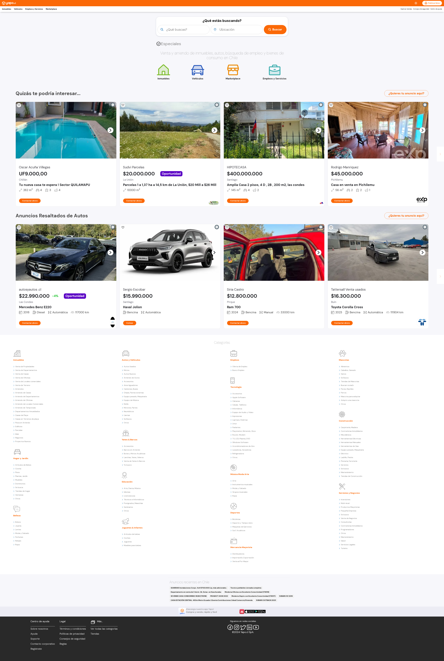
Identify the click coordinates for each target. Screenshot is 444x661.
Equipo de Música (131, 400)
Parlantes (236, 427)
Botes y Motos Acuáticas (134, 453)
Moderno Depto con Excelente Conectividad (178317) (254, 596)
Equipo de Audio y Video (242, 412)
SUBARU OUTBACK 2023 (266, 600)
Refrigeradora (238, 453)
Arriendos (19, 389)
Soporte (35, 638)
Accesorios (128, 381)
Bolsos (18, 522)
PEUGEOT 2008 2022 (219, 596)
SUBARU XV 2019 (286, 596)
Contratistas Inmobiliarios (352, 431)
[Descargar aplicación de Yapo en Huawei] (242, 611)
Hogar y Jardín (20, 458)
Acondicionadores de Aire (243, 446)
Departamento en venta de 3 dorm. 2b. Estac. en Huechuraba (196, 592)
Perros (343, 392)
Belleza (17, 515)
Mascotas (344, 360)
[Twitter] (243, 627)
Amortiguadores (131, 385)
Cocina (18, 468)
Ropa (17, 544)
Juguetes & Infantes (132, 527)
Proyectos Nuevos (23, 441)
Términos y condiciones (73, 628)
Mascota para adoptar (350, 396)
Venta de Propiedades (24, 366)
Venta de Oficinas (22, 378)
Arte (234, 481)
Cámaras (236, 401)
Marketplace (51, 9)
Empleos (234, 360)
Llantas (127, 415)
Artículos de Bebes (23, 465)
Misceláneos (346, 435)
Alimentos (345, 366)
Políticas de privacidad (72, 633)
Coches (127, 538)
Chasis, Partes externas (134, 392)
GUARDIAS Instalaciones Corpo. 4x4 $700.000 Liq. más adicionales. (199, 588)
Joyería (18, 526)
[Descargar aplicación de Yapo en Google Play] (260, 611)
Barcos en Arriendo (132, 450)
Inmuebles (6, 9)
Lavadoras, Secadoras (241, 450)
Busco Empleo (238, 370)
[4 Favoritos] (227, 105)
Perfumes (19, 537)
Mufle (126, 404)
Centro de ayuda (436, 9)
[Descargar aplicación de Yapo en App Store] (250, 611)
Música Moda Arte (239, 474)
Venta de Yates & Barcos (134, 461)
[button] (110, 130)
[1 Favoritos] (19, 227)
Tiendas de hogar (22, 491)
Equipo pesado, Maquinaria (135, 396)
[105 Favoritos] (123, 105)
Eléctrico (344, 453)
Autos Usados (130, 366)
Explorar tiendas (406, 9)
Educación (127, 481)
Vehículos (18, 9)
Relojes (18, 541)
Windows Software (240, 442)
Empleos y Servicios (34, 9)
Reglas (63, 643)
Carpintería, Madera (349, 427)
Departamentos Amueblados (27, 411)
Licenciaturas (129, 496)
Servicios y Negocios (349, 493)
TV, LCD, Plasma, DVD (241, 438)
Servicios (344, 465)
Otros (17, 498)
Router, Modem (238, 435)
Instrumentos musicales (242, 484)
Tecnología (236, 387)
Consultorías (346, 522)
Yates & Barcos (129, 439)
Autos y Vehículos (131, 360)
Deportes (235, 512)
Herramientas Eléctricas (351, 438)
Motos (126, 370)
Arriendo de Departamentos (27, 396)
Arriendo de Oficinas (24, 400)
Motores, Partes (130, 408)
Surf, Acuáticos (238, 530)
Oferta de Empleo (239, 366)
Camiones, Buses (131, 389)
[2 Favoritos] (19, 105)
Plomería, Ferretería (349, 461)
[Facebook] (230, 627)
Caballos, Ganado (348, 370)
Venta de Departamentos (26, 370)
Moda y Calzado (22, 533)
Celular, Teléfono (239, 405)
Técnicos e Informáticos (134, 499)
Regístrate (36, 648)
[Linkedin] (249, 627)
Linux (234, 423)
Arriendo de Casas (23, 392)
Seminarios (128, 507)
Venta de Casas (22, 374)
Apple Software (239, 397)
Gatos (343, 374)
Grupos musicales (239, 492)
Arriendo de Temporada (25, 408)
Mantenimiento (347, 472)
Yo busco (128, 465)
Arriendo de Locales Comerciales (29, 404)
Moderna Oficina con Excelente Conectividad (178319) (247, 592)
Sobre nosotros (39, 628)
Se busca (19, 487)
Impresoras (237, 416)
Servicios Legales (348, 544)
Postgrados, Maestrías (133, 503)
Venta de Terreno (22, 385)
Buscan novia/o (347, 385)
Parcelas (18, 430)
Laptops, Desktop (240, 420)
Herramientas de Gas (350, 446)
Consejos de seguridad (421, 9)
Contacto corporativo (43, 643)
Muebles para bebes (132, 545)
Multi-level (345, 503)
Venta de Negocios (349, 518)
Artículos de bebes (132, 534)
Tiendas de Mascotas (350, 381)
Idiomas (127, 492)
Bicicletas (236, 519)
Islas (17, 434)
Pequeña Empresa (348, 511)
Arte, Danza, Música (132, 488)
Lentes (18, 529)
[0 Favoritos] (227, 227)
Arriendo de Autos (132, 378)
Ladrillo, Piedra (347, 457)
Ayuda (34, 633)
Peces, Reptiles (347, 389)
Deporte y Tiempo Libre (242, 523)
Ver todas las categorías (104, 628)
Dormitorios (20, 483)
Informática (237, 408)
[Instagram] (236, 627)
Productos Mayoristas (350, 507)
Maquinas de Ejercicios (242, 527)
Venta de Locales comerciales (28, 381)
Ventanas (19, 495)
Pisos (17, 472)
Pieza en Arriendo (22, 422)
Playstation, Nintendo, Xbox (244, 431)
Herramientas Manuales (351, 442)
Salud (343, 541)
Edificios (18, 426)
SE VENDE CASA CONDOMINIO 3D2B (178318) (189, 596)
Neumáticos (129, 411)
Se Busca (127, 419)
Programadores (347, 529)
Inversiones (345, 499)
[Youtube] (256, 627)
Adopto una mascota (350, 400)
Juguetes (128, 541)
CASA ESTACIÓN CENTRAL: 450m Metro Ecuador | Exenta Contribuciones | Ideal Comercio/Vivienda (211, 600)
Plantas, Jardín (21, 476)
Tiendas (95, 633)
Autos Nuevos (130, 374)
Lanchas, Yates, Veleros (134, 457)
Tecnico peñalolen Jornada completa (245, 588)
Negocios (19, 437)
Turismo (344, 548)
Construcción (346, 420)
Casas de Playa (21, 415)
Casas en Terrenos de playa (27, 419)
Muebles (18, 480)
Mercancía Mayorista (241, 547)
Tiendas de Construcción (351, 476)
